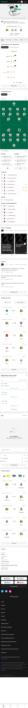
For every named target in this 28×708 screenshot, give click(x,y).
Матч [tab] (2, 39)
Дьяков (8, 61)
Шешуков (8, 56)
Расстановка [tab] (4, 94)
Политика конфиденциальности (7, 638)
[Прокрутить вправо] (25, 244)
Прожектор (3, 630)
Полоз (8, 77)
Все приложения (14, 586)
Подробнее (3, 670)
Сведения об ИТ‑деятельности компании (9, 649)
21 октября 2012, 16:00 (11, 26)
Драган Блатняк (8, 160)
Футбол (5, 18)
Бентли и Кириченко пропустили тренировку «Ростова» (11, 276)
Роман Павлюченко (22, 160)
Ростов (11, 33)
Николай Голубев (13, 565)
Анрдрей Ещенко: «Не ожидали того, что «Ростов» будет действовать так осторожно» (13, 269)
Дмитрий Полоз (8, 156)
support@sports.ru (4, 658)
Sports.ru (4, 662)
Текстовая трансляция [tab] (14, 47)
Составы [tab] (15, 39)
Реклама (3, 616)
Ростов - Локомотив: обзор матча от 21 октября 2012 (25, 18)
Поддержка (3, 619)
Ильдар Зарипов (5, 565)
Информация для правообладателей (8, 641)
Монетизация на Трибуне (6, 627)
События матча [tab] (5, 47)
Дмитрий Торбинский (22, 156)
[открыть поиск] (18, 1)
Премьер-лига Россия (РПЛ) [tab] (21, 264)
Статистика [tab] (8, 39)
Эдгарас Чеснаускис (9, 157)
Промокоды (3, 652)
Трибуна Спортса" (5, 623)
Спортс (2, 18)
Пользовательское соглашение (7, 634)
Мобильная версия (14, 596)
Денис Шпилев (4, 569)
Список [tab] (9, 94)
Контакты (3, 609)
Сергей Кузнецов (5, 561)
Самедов (20, 82)
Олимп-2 (3, 554)
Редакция (3, 605)
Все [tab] (2, 264)
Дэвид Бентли (7, 161)
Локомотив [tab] (11, 264)
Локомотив (17, 33)
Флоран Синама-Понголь (9, 165)
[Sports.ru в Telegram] (2, 591)
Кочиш (8, 66)
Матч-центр (10, 18)
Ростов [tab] (6, 264)
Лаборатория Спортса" (6, 645)
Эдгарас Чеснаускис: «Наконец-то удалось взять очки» (12, 283)
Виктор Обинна (21, 157)
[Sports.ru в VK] (6, 591)
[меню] (25, 2)
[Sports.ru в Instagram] (10, 591)
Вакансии (3, 612)
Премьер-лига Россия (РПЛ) (17, 18)
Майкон (19, 165)
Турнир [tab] (21, 39)
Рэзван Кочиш (7, 163)
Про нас (2, 601)
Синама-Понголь (6, 72)
